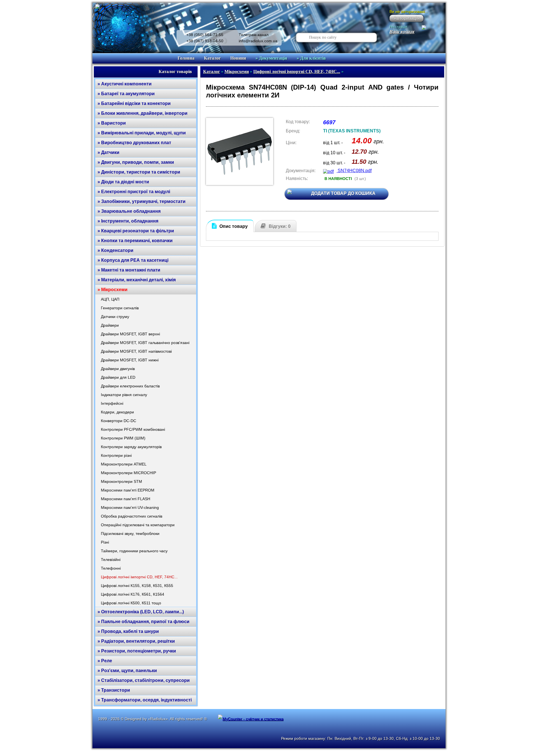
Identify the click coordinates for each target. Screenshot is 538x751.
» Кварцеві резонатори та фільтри (136, 230)
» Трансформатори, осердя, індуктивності (145, 700)
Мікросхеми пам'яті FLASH (125, 499)
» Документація (271, 58)
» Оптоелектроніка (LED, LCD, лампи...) (141, 611)
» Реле (105, 660)
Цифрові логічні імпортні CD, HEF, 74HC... (139, 577)
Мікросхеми (236, 71)
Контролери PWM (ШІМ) (123, 438)
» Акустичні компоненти (125, 83)
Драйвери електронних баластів (130, 386)
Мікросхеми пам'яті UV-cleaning (130, 507)
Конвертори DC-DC (118, 420)
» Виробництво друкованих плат (134, 142)
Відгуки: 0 (280, 226)
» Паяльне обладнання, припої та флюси (143, 621)
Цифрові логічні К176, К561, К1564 (132, 594)
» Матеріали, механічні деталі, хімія (137, 279)
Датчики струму (115, 316)
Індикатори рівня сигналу (124, 394)
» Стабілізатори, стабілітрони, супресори (144, 680)
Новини (238, 58)
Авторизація (406, 18)
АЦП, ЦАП (110, 299)
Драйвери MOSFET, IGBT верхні (130, 334)
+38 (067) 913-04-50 (204, 41)
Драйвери (110, 325)
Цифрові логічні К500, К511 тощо (131, 603)
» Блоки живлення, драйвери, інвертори (142, 113)
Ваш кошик (401, 31)
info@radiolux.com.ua (258, 41)
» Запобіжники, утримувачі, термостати (141, 201)
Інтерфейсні (112, 403)
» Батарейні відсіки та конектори (134, 103)
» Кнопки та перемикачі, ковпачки (135, 240)
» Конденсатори (115, 250)
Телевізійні (110, 559)
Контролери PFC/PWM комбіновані (133, 429)
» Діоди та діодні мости (123, 181)
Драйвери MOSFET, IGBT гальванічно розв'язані (145, 342)
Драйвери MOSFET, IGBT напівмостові (136, 351)
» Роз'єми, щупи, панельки (127, 670)
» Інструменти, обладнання (128, 221)
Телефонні (111, 568)
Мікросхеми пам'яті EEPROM (127, 490)
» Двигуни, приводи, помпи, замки (136, 162)
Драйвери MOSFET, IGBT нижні (130, 360)
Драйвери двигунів (118, 368)
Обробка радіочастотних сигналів (131, 516)
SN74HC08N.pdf (354, 170)
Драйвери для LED (118, 377)
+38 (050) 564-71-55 (204, 34)
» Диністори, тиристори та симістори (139, 172)
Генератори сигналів (120, 308)
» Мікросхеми (112, 289)
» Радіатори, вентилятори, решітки (136, 641)
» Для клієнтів (311, 58)
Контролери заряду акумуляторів (131, 446)
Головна (186, 58)
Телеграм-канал (253, 34)
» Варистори (112, 123)
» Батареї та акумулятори (126, 93)
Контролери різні (116, 455)
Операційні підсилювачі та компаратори (138, 525)
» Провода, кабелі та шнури (128, 631)
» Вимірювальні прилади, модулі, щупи (142, 132)
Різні (105, 542)
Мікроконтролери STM (121, 481)
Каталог (212, 58)
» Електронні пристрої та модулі (134, 191)
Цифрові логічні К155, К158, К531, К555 (137, 585)
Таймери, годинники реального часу (134, 551)
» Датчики (108, 152)
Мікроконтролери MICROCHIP (128, 473)
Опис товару (233, 226)
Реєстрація (398, 27)
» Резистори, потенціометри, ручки (137, 651)
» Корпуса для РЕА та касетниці (133, 260)
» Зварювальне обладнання (129, 211)
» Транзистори (114, 690)
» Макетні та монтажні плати (129, 270)
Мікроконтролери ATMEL (124, 464)
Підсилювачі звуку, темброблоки (130, 533)
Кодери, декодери (117, 412)
